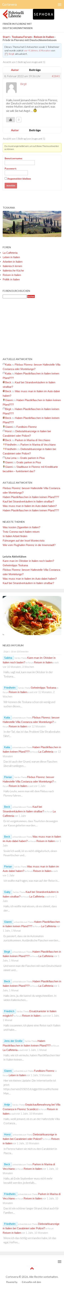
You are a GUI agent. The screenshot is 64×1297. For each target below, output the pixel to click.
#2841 (56, 76)
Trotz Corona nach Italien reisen (21, 531)
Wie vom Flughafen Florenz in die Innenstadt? (29, 545)
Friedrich (9, 1011)
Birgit (7, 951)
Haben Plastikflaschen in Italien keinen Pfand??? (31, 497)
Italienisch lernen (12, 266)
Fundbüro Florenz (26, 426)
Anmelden (10, 186)
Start (6, 36)
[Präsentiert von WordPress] (19, 1282)
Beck (7, 806)
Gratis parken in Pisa (32, 457)
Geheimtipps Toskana (15, 565)
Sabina (8, 657)
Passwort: (11, 168)
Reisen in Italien (44, 36)
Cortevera (9, 4)
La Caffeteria (10, 252)
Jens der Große (13, 1040)
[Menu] (59, 4)
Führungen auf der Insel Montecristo (23, 540)
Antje (7, 1104)
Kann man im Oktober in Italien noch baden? (28, 560)
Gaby (7, 891)
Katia (7, 717)
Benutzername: (14, 158)
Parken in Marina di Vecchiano (32, 440)
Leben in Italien (11, 257)
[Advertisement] (32, 327)
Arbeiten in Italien (12, 261)
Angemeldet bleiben (19, 178)
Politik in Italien (11, 279)
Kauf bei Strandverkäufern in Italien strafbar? (28, 501)
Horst (7, 1134)
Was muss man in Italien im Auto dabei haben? (30, 505)
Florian (8, 777)
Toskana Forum (22, 36)
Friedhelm (10, 687)
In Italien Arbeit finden (15, 536)
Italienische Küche (13, 270)
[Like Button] (10, 119)
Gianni (8, 921)
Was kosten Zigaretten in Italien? (21, 527)
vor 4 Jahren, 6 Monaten (37, 50)
